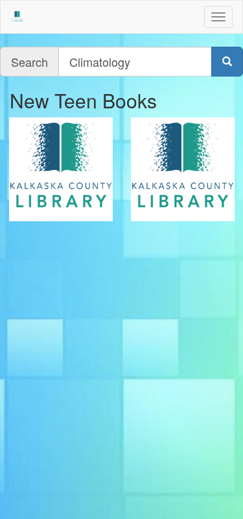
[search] (227, 62)
